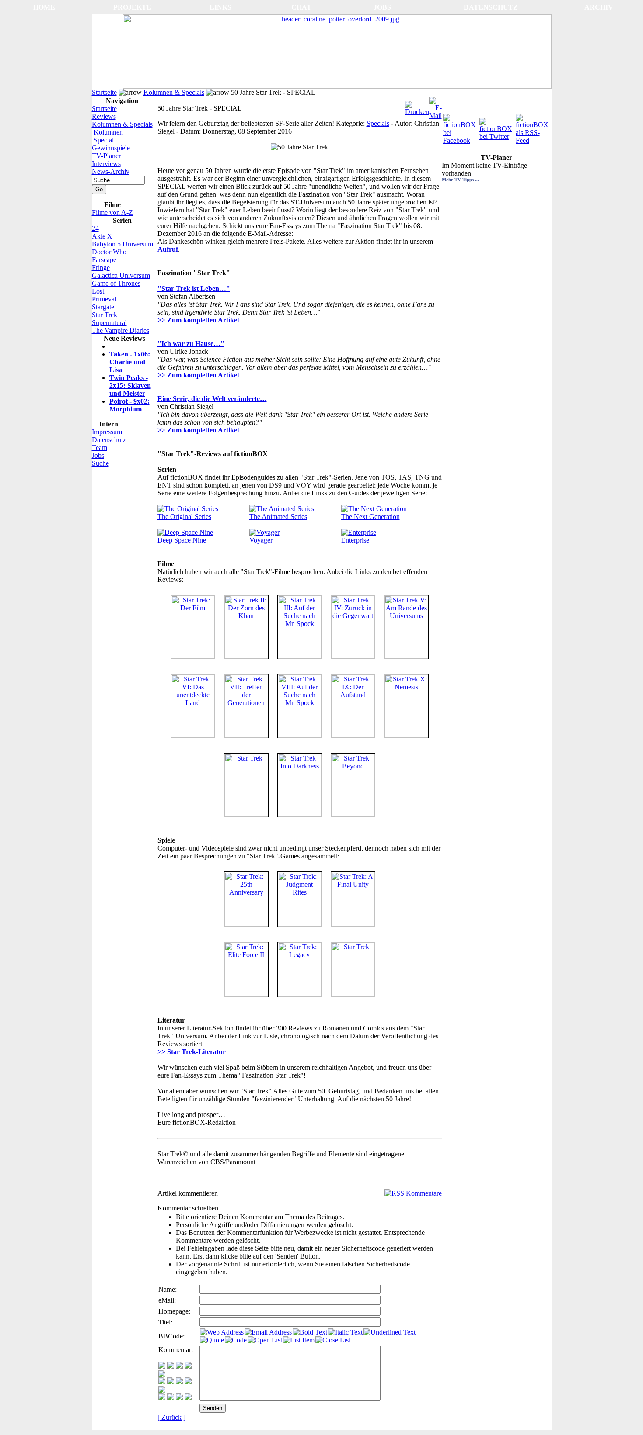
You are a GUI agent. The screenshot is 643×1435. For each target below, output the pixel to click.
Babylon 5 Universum (122, 244)
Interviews (106, 163)
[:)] (161, 1366)
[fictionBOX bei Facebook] (460, 127)
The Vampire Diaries (120, 330)
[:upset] (179, 1382)
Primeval (104, 299)
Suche (100, 463)
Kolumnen (108, 132)
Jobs (98, 455)
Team (99, 447)
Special (104, 140)
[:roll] (161, 1382)
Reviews (104, 116)
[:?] (161, 1397)
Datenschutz (109, 439)
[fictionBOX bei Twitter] (496, 127)
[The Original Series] (187, 508)
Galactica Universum (121, 275)
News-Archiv (110, 171)
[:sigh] (161, 1390)
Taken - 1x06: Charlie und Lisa (129, 361)
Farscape (104, 259)
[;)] (179, 1366)
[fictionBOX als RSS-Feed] (533, 127)
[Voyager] (264, 532)
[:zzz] (188, 1382)
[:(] (179, 1397)
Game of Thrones (116, 283)
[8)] (188, 1366)
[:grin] (170, 1366)
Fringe (101, 267)
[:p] (161, 1375)
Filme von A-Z (112, 212)
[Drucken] (417, 106)
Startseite (104, 92)
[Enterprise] (358, 532)
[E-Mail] (435, 106)
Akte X (102, 236)
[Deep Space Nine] (185, 532)
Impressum (107, 432)
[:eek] (170, 1382)
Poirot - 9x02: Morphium (129, 405)
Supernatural (109, 322)
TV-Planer (106, 155)
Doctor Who (109, 252)
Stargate (103, 307)
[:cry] (170, 1397)
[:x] (188, 1397)
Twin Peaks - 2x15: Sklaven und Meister (130, 385)
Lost (98, 291)
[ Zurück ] (171, 1417)
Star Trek (104, 314)
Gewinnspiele (111, 148)
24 (95, 228)
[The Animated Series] (281, 508)
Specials (378, 123)
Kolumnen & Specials (173, 92)
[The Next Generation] (374, 508)
